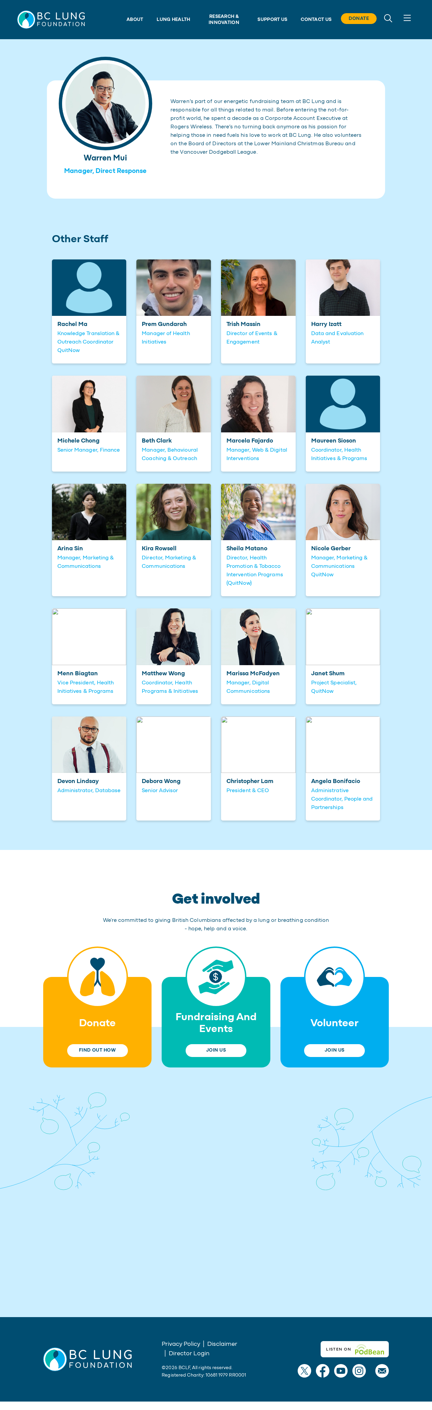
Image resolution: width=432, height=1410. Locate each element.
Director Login (189, 1354)
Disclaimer (222, 1344)
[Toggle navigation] (407, 17)
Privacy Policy (181, 1344)
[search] (388, 17)
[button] (51, 19)
